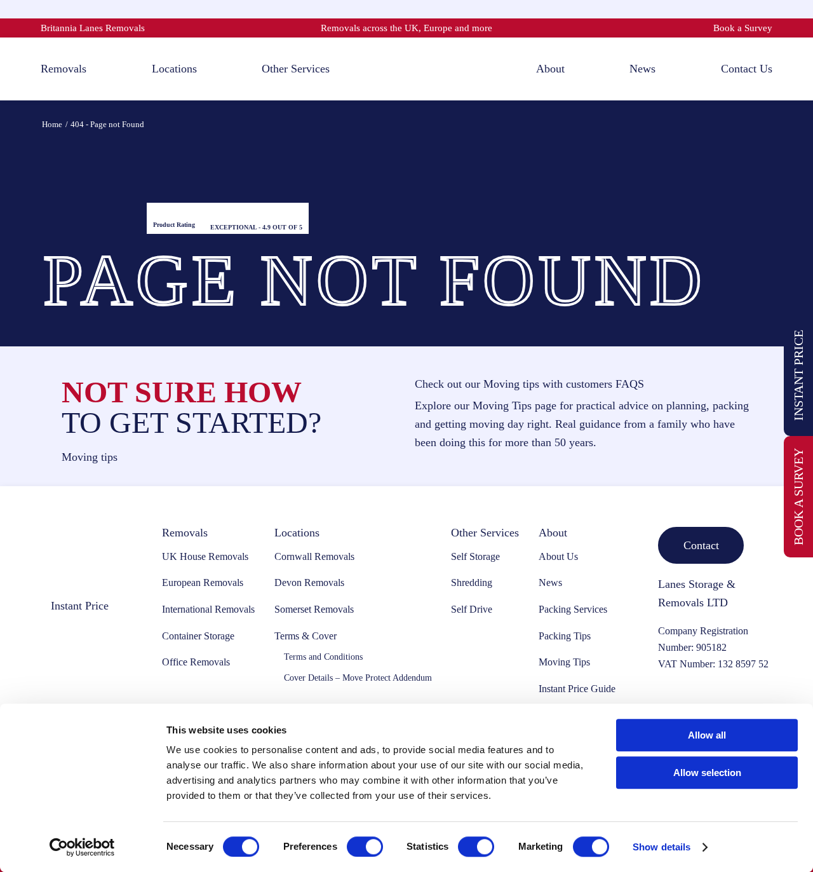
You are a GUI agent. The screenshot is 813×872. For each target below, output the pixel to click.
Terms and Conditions (323, 657)
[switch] (365, 846)
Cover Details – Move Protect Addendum (358, 678)
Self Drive (471, 609)
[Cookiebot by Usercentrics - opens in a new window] (82, 847)
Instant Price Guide (577, 688)
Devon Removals (309, 582)
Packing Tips (565, 635)
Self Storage (475, 556)
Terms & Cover (305, 635)
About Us (558, 556)
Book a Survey (742, 28)
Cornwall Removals (314, 556)
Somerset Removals (314, 609)
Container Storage (198, 635)
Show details (661, 846)
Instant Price (798, 375)
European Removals (202, 582)
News (550, 582)
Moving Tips (564, 662)
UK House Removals (205, 556)
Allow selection (707, 772)
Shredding (471, 582)
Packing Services (573, 609)
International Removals (208, 609)
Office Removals (196, 662)
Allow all (707, 735)
